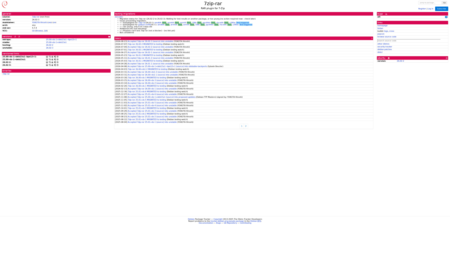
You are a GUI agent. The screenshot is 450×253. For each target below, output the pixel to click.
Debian (191, 219)
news (118, 38)
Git (33, 31)
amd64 (157, 23)
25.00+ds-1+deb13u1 (56, 42)
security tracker (384, 47)
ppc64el (206, 23)
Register (422, 8)
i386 (194, 23)
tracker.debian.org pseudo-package (227, 221)
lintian (380, 28)
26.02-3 (49, 48)
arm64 (170, 23)
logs (386, 31)
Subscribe (441, 9)
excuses (118, 17)
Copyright (218, 219)
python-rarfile (144, 25)
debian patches (384, 49)
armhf (183, 23)
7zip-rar (35, 17)
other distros (383, 44)
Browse (39, 31)
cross (391, 31)
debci (379, 52)
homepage (382, 25)
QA (45, 31)
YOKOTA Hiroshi (39, 22)
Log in (430, 8)
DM (54, 22)
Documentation (206, 223)
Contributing (245, 223)
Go (444, 3)
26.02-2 (49, 45)
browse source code (386, 37)
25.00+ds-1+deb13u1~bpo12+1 (61, 39)
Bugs (218, 223)
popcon (380, 34)
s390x (232, 23)
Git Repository (230, 223)
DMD (50, 22)
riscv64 (219, 23)
